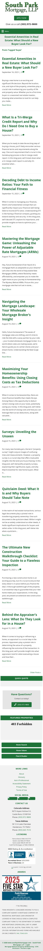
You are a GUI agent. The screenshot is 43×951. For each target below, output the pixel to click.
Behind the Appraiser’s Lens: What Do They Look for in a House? (21, 619)
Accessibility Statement (21, 783)
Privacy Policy (21, 787)
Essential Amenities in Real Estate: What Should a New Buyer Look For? (21, 63)
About (21, 774)
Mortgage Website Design (13, 947)
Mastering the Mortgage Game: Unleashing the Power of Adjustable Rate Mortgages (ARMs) (21, 245)
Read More (6, 105)
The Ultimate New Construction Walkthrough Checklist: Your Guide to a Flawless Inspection (21, 556)
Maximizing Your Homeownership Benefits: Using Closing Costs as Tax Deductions (20, 375)
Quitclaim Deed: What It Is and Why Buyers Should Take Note (20, 493)
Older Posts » (35, 672)
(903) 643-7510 (24, 830)
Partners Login (26, 948)
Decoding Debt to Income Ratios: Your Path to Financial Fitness (21, 184)
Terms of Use (21, 790)
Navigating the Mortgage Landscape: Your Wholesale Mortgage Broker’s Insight (18, 310)
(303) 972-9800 (24, 817)
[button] (21, 18)
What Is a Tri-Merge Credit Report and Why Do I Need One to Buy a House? (20, 124)
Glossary (21, 777)
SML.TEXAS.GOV (21, 933)
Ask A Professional (21, 780)
